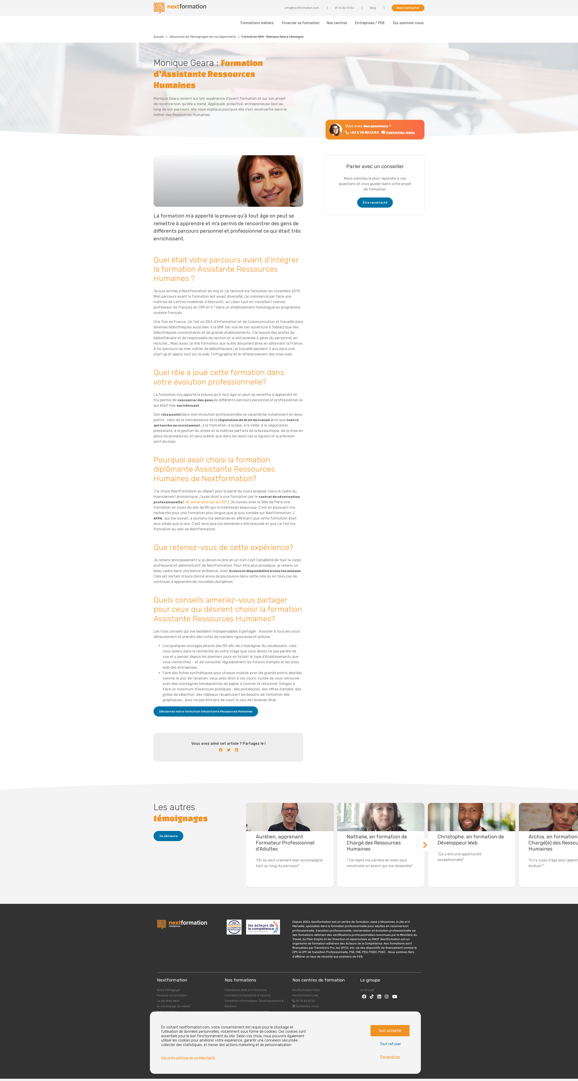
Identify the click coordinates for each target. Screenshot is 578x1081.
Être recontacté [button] (375, 202)
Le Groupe (367, 990)
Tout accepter (390, 1030)
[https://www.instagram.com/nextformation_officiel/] (387, 996)
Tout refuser (390, 1044)
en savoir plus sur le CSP (206, 502)
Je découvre (168, 836)
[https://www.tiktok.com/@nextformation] (372, 996)
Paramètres (390, 1057)
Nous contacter (408, 7)
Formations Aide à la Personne (246, 990)
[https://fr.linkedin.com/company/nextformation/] (379, 996)
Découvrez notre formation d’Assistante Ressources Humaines (205, 711)
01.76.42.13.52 (305, 1000)
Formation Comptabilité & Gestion (248, 995)
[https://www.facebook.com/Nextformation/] (364, 996)
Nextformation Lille (305, 995)
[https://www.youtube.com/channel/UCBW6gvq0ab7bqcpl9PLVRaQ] (394, 996)
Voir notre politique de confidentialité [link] (188, 1058)
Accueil (159, 36)
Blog (373, 7)
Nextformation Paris (306, 990)
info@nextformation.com (302, 7)
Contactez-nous (307, 1006)
